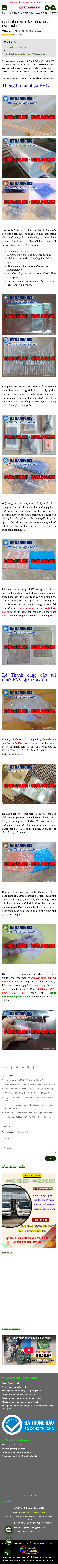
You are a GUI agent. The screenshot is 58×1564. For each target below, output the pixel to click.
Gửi (50, 1158)
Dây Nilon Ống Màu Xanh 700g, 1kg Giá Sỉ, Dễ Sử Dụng (29, 1089)
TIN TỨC (18, 13)
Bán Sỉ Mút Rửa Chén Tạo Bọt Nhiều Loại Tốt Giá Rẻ (27, 1093)
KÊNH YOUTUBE (11, 1329)
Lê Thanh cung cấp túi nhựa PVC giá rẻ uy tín (25, 54)
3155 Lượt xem (35, 31)
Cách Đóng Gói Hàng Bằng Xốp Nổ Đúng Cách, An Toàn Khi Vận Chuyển (29, 1106)
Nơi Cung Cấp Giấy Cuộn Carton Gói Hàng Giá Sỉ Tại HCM (30, 1084)
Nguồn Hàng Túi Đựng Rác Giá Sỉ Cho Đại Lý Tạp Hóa (28, 1117)
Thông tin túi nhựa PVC (16, 47)
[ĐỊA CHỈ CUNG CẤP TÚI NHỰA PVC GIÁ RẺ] (29, 7)
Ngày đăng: (9, 31)
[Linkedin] (22, 1067)
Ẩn (15, 42)
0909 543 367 (41, 2)
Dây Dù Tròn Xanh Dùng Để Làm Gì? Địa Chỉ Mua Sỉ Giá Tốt (29, 1099)
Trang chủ (6, 13)
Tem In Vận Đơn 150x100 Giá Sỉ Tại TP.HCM (24, 1080)
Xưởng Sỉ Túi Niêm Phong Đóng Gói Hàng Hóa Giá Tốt (28, 1113)
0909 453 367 (27, 2)
